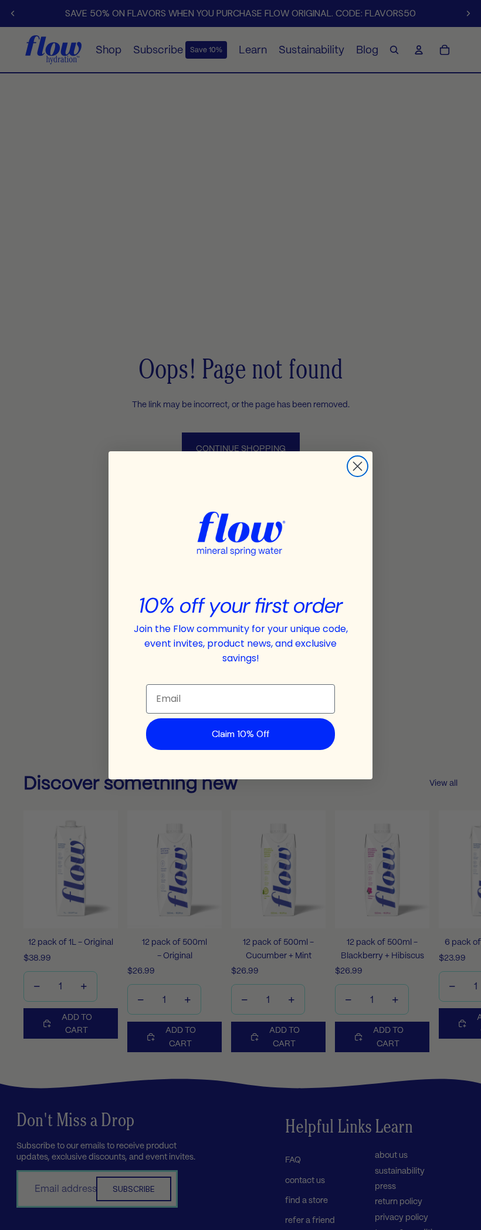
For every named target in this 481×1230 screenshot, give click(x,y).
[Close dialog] (357, 466)
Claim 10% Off (240, 734)
